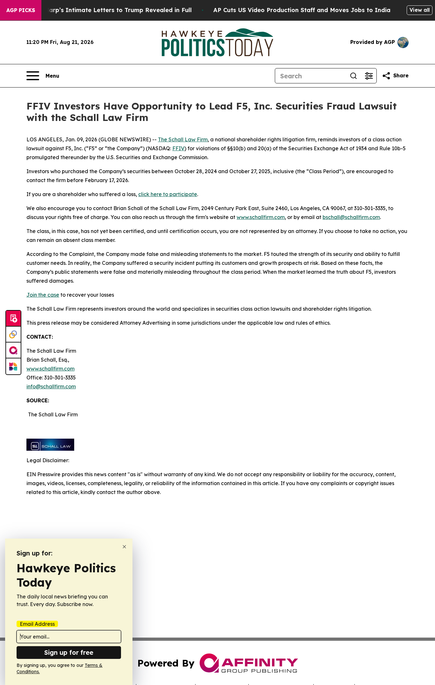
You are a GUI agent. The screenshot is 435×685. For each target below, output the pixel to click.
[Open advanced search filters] (368, 75)
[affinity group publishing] (13, 350)
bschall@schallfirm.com (351, 217)
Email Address (37, 624)
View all (420, 10)
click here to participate (167, 194)
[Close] (124, 547)
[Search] (353, 75)
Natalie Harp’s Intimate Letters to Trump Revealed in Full (106, 10)
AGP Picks (20, 10)
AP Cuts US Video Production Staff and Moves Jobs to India (301, 10)
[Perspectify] (13, 334)
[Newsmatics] (13, 366)
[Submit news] (13, 319)
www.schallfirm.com (50, 368)
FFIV (178, 148)
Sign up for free (68, 652)
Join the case (42, 295)
